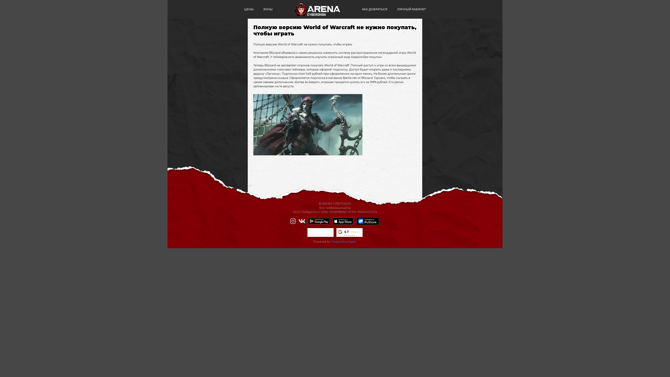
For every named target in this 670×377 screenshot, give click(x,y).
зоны (268, 9)
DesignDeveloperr (344, 241)
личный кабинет (411, 9)
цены (249, 9)
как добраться (374, 9)
